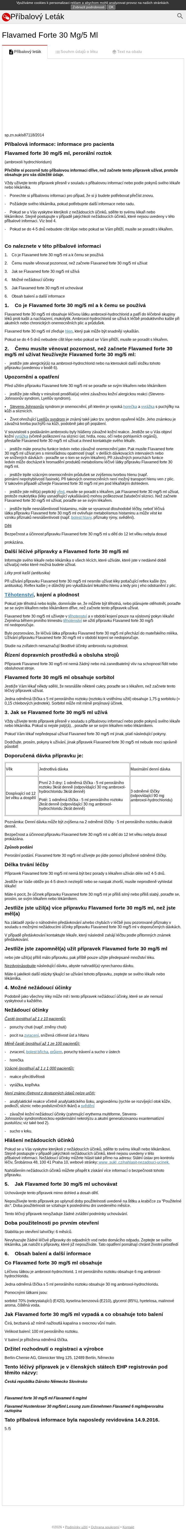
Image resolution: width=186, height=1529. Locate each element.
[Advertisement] (93, 95)
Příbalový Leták (37, 16)
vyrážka (148, 407)
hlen (69, 331)
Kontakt (128, 1527)
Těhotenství (19, 594)
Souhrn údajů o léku (79, 52)
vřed (60, 492)
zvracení (31, 1035)
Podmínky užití (76, 1527)
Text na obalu (129, 52)
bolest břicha (37, 1052)
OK (111, 7)
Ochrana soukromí (105, 1527)
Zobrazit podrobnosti (88, 7)
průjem (56, 1052)
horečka (130, 407)
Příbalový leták (27, 52)
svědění (87, 1106)
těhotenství (77, 616)
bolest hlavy (81, 517)
